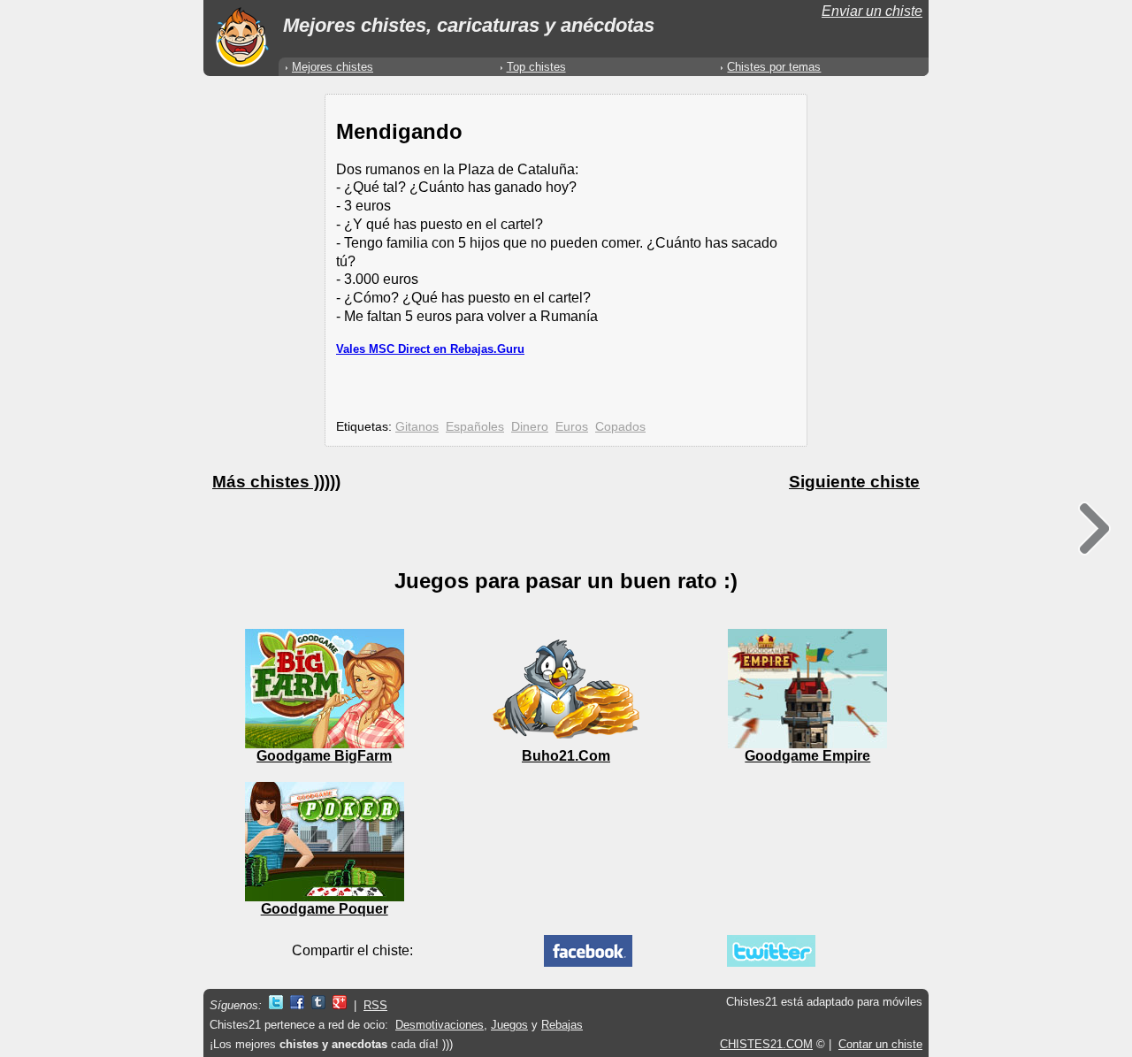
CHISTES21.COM (766, 1044)
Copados (620, 426)
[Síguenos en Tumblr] (318, 1005)
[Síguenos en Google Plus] (340, 1005)
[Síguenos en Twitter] (276, 1005)
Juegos (509, 1024)
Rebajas (562, 1024)
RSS (375, 1005)
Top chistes (536, 66)
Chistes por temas (774, 66)
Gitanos (417, 426)
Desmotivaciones (439, 1024)
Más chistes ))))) (276, 481)
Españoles (475, 426)
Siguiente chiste (854, 481)
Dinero (529, 426)
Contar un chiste (880, 1044)
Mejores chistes (332, 66)
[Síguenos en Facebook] (297, 1005)
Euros (571, 426)
